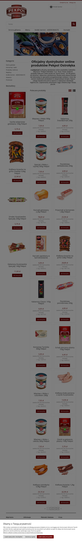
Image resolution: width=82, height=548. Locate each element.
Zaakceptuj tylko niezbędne (13, 537)
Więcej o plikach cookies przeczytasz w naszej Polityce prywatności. (23, 533)
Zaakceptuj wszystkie (45, 537)
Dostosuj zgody (30, 537)
